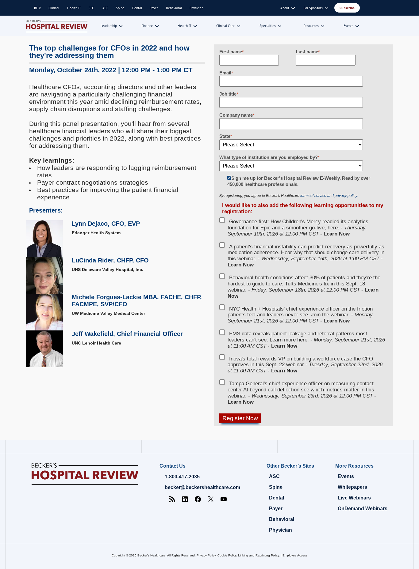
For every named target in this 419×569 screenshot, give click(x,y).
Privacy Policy (206, 555)
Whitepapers (352, 487)
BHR (37, 8)
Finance (147, 26)
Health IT (74, 8)
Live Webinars (354, 497)
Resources (311, 26)
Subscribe (347, 8)
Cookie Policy (226, 555)
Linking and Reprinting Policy (258, 555)
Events (348, 26)
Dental (137, 8)
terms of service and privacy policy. (329, 196)
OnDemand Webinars (362, 508)
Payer (154, 8)
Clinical (53, 8)
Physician (196, 8)
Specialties (267, 26)
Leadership (109, 26)
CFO (91, 8)
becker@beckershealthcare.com (202, 487)
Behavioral (174, 8)
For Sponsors (313, 8)
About (284, 8)
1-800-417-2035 (182, 476)
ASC (105, 8)
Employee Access (295, 555)
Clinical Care (225, 26)
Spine (120, 8)
